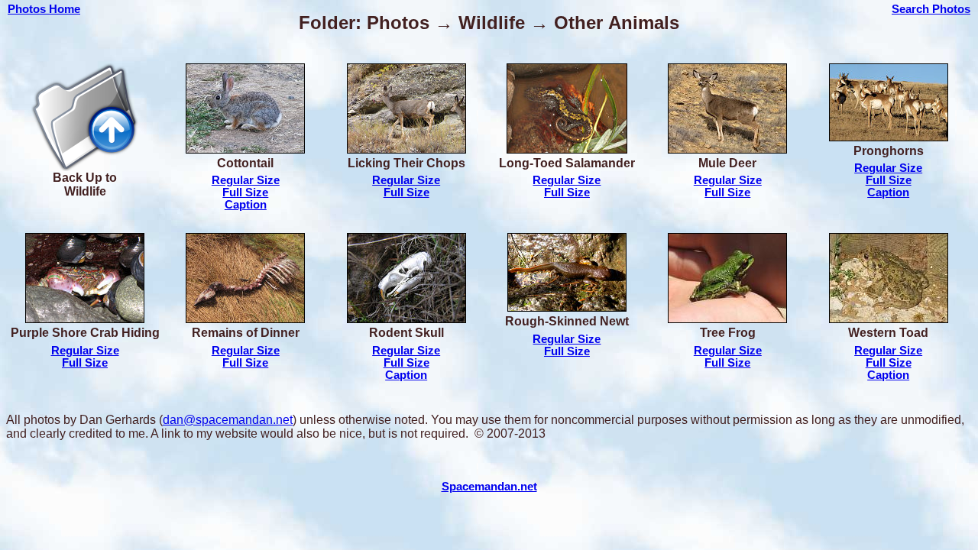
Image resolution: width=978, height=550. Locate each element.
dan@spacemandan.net (228, 419)
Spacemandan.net (489, 486)
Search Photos (931, 9)
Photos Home (44, 9)
